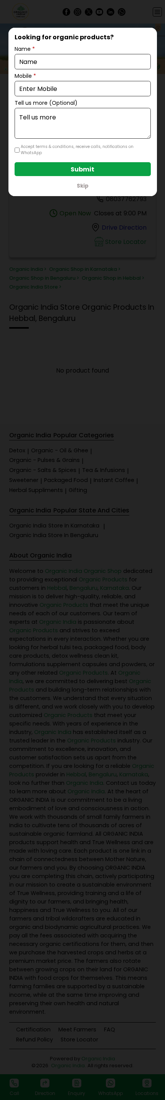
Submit (82, 169)
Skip (83, 186)
